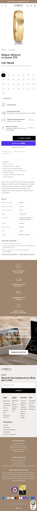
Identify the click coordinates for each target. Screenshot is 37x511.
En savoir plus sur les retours (26, 254)
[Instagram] (20, 508)
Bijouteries (6, 427)
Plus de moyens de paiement (18, 147)
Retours (5, 408)
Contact (5, 425)
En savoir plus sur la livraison (9, 254)
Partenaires (6, 432)
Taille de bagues (11, 104)
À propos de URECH (9, 430)
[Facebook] (17, 508)
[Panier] (35, 6)
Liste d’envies (7, 98)
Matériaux (32, 409)
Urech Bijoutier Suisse (20, 504)
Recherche (6, 401)
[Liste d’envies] (31, 6)
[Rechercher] (6, 6)
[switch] (33, 508)
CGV (13, 411)
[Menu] (2, 6)
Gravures (23, 400)
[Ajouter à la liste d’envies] (2, 98)
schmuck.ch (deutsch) (10, 434)
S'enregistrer (18, 390)
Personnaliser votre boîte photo (18, 352)
